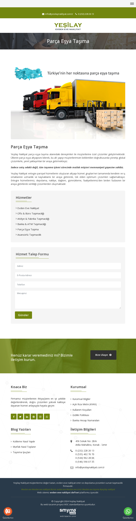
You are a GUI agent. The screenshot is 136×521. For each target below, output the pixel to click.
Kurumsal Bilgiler (81, 399)
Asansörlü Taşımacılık (29, 234)
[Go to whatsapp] (128, 511)
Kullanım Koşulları (81, 409)
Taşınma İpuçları (21, 452)
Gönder (23, 315)
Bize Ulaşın (102, 354)
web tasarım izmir (68, 516)
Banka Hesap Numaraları (85, 420)
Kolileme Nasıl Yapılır (24, 441)
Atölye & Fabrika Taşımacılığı (33, 218)
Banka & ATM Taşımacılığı (31, 224)
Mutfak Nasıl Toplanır (24, 446)
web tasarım (50, 504)
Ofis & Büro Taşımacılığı (30, 213)
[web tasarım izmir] (68, 510)
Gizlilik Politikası (80, 415)
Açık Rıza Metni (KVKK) (84, 404)
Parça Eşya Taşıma (28, 229)
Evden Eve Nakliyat (28, 208)
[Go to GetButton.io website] (8, 518)
